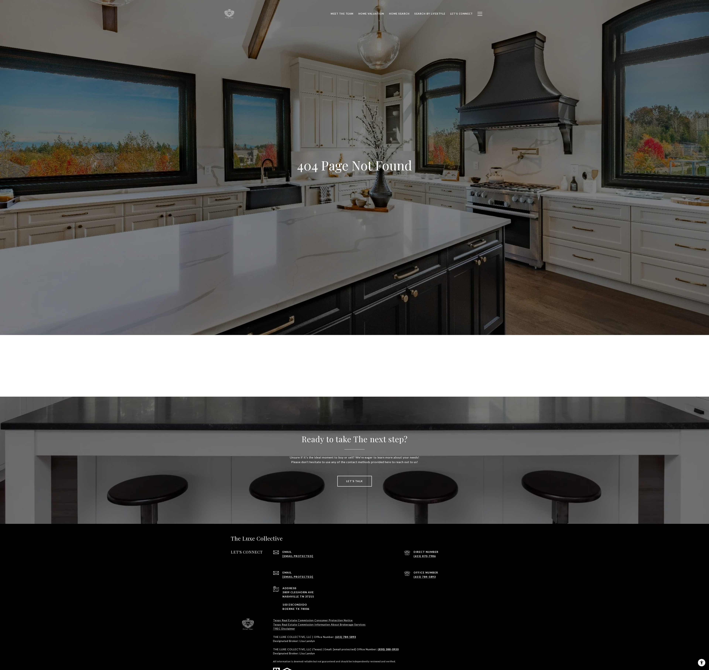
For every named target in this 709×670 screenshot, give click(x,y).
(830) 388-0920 (388, 649)
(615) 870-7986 (425, 556)
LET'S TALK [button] (354, 481)
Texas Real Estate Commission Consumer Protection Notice (313, 620)
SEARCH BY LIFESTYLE (429, 13)
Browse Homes (379, 373)
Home (329, 373)
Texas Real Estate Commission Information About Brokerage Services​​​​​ (319, 624)
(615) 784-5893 (425, 576)
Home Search (399, 13)
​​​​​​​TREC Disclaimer (284, 628)
